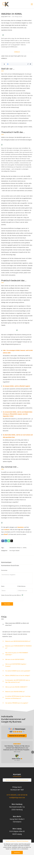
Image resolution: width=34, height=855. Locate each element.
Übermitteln (7, 604)
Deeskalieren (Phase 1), (16, 547)
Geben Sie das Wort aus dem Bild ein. (11, 595)
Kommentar (4, 570)
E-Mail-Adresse (21, 586)
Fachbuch (6, 529)
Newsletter (20, 527)
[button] (17, 624)
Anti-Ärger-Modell (14, 550)
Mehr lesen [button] (17, 751)
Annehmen (17, 852)
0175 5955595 (11, 795)
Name (2, 586)
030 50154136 (22, 795)
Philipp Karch (18, 16)
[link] (10, 35)
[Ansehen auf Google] (17, 755)
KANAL (25, 547)
